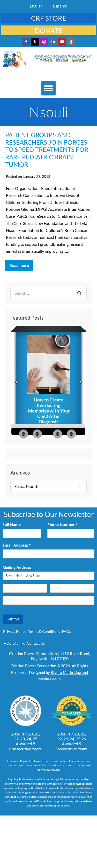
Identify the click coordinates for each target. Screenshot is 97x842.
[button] (48, 88)
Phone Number (69, 524)
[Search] (79, 293)
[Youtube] (62, 42)
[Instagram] (44, 42)
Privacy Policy (14, 631)
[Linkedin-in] (53, 42)
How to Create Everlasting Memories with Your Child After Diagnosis (49, 410)
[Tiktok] (71, 42)
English (36, 5)
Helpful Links (14, 643)
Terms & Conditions (44, 631)
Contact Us (36, 643)
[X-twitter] (35, 42)
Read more (21, 264)
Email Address (24, 545)
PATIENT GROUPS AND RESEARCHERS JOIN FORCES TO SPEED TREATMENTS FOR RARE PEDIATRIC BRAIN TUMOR (46, 149)
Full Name (12, 524)
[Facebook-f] (26, 42)
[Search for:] (48, 293)
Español (60, 5)
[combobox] (72, 588)
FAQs (66, 631)
